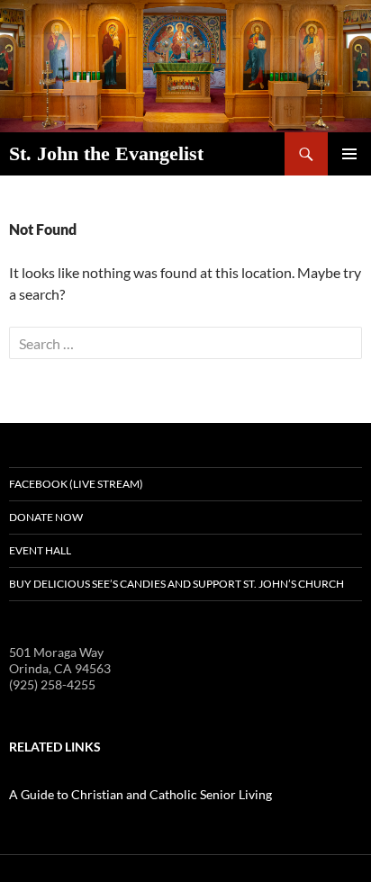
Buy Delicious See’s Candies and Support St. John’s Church (176, 583)
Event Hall (40, 550)
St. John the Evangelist (106, 154)
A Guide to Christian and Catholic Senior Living (140, 794)
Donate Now (46, 517)
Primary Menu (349, 154)
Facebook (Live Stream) (76, 483)
